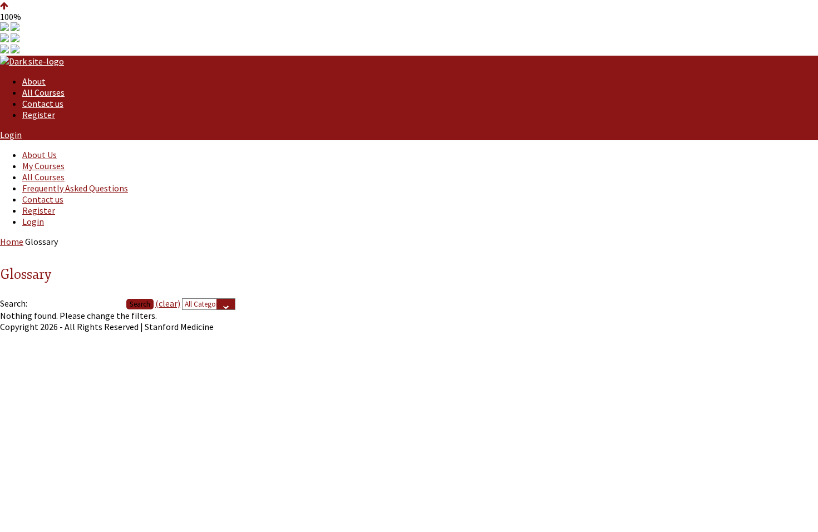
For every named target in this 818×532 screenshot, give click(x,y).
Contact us (42, 103)
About (34, 81)
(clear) (167, 303)
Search (140, 304)
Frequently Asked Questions (75, 188)
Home (11, 241)
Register (38, 114)
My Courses (43, 165)
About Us (39, 154)
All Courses (43, 92)
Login (11, 134)
